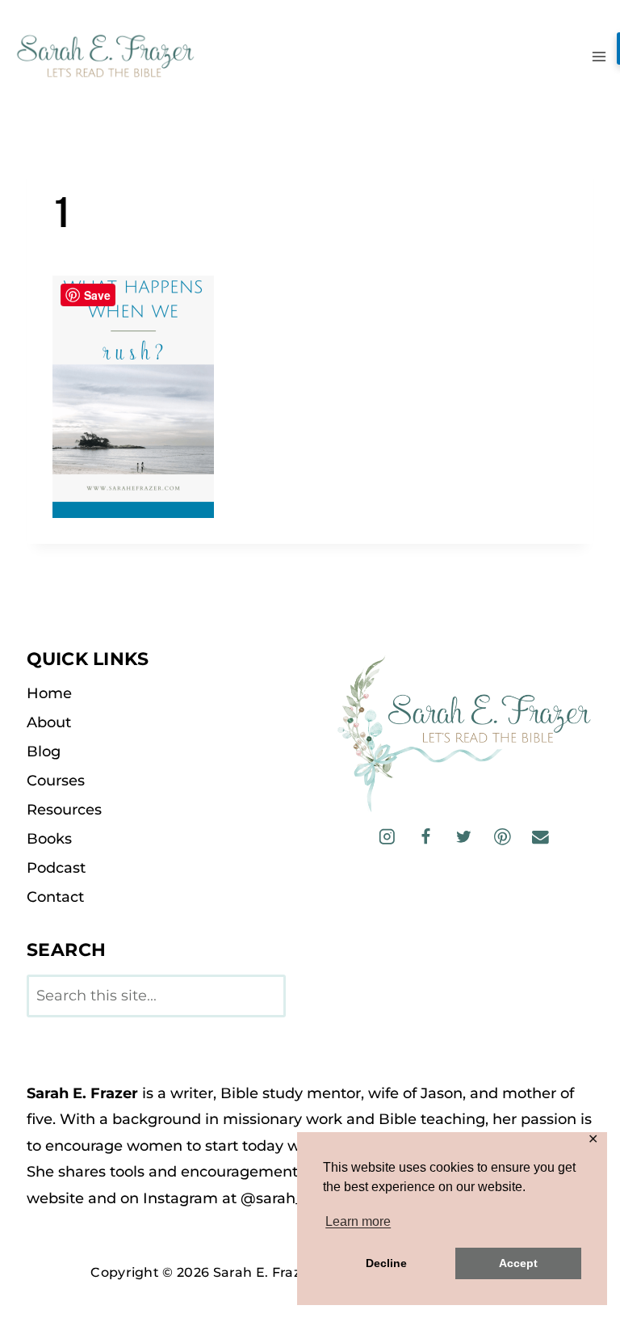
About (49, 722)
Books (49, 839)
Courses (56, 781)
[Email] (540, 836)
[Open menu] (599, 56)
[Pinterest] (502, 836)
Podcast (56, 868)
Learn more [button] (358, 1221)
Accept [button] (518, 1263)
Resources (64, 810)
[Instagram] (387, 836)
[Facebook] (425, 836)
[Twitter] (463, 836)
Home (49, 693)
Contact (55, 897)
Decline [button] (386, 1263)
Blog (44, 751)
